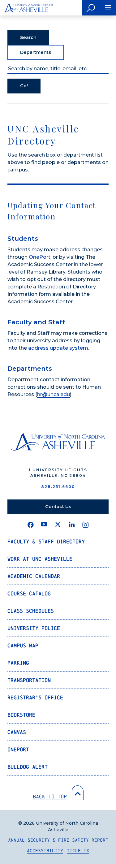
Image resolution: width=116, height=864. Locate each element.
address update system (58, 348)
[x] (58, 525)
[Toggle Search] (91, 7)
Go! (24, 86)
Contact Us (58, 506)
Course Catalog (29, 593)
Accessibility (45, 850)
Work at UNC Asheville (39, 559)
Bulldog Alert (27, 767)
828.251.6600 (58, 486)
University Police (33, 628)
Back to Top (50, 796)
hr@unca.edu (53, 394)
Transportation (29, 680)
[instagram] (85, 525)
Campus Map (22, 645)
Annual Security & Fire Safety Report (58, 840)
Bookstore (21, 715)
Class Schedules (30, 611)
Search (28, 37)
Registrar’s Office (35, 697)
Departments (35, 52)
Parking (18, 663)
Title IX (78, 850)
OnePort (39, 257)
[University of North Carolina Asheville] (28, 7)
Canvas (16, 732)
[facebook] (31, 525)
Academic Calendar (33, 576)
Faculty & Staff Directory (46, 541)
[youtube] (44, 525)
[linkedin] (72, 525)
